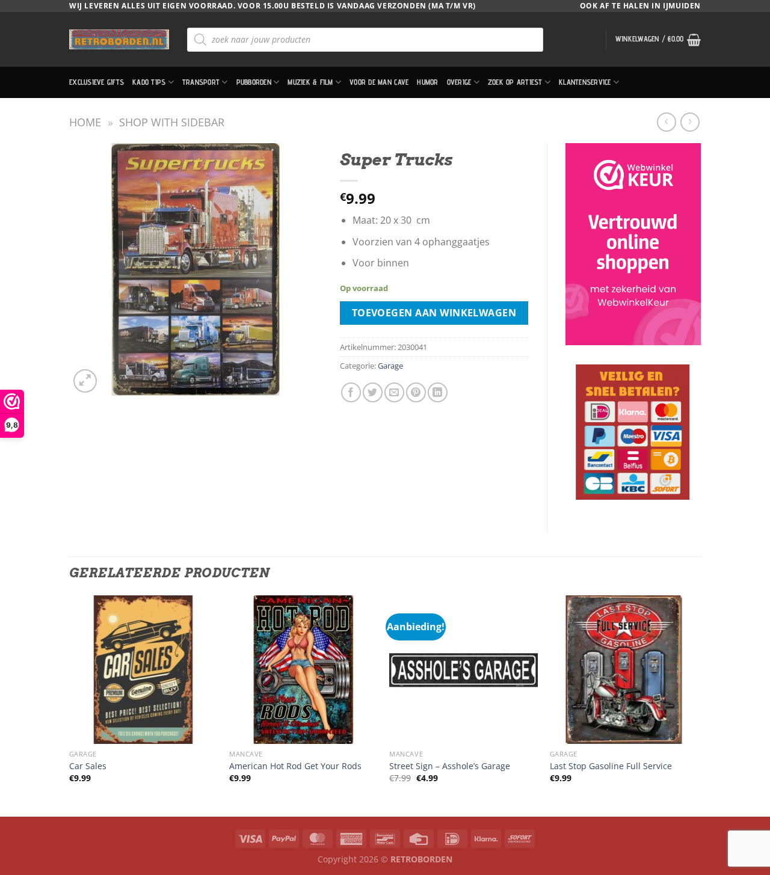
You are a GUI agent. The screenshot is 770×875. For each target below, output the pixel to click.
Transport (201, 82)
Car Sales (87, 766)
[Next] (697, 704)
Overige (459, 82)
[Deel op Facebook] (351, 392)
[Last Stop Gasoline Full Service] (624, 669)
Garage (390, 365)
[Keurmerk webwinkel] (633, 244)
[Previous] (70, 704)
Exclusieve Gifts (96, 82)
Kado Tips (148, 82)
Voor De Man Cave (379, 82)
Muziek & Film (310, 82)
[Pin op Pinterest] (416, 392)
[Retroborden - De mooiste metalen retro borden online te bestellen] (119, 39)
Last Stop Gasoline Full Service (611, 766)
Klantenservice (585, 82)
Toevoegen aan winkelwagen (434, 312)
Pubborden (253, 82)
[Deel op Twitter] (373, 392)
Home (85, 121)
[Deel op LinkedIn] (438, 392)
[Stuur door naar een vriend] (394, 392)
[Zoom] (85, 381)
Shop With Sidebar (171, 121)
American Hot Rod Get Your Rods (295, 766)
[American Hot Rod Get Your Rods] (303, 669)
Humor (427, 82)
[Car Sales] (143, 669)
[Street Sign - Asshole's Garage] (463, 669)
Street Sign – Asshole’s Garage (449, 766)
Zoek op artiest (515, 82)
